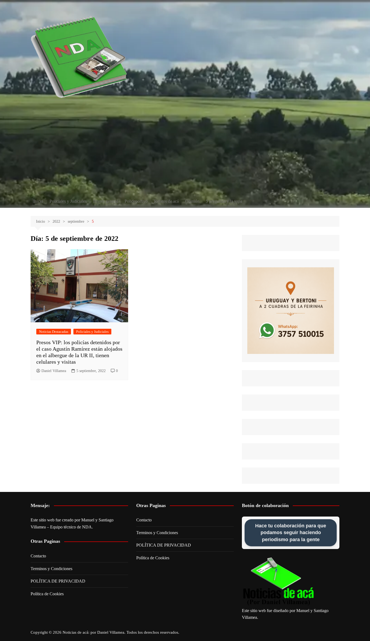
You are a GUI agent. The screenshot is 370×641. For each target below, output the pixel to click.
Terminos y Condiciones (51, 568)
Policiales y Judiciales (68, 201)
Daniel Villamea (53, 371)
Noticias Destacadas (53, 332)
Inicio (38, 201)
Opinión (192, 201)
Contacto (38, 556)
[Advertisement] (185, 154)
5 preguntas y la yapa (224, 201)
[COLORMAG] (278, 581)
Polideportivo (136, 201)
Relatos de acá (166, 201)
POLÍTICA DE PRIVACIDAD (58, 581)
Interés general (105, 201)
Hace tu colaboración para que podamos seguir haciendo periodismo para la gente (290, 532)
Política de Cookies (47, 593)
